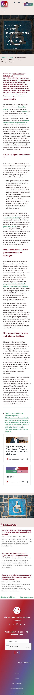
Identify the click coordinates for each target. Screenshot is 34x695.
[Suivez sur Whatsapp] (31, 2)
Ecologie (14, 558)
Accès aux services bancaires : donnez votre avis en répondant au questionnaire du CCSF (17, 532)
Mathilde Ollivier (18, 74)
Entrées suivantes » (27, 597)
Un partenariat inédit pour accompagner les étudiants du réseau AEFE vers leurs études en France (16, 577)
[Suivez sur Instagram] (23, 2)
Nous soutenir (24, 663)
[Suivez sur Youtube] (27, 2)
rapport (25, 111)
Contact (17, 673)
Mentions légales (17, 683)
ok (17, 652)
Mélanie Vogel (8, 76)
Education (21, 558)
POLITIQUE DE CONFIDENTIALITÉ (17, 688)
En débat (14, 536)
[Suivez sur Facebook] (14, 2)
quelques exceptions (12, 218)
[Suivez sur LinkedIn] (19, 2)
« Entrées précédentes (7, 597)
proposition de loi (9, 227)
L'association (22, 536)
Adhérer (28, 4)
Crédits (17, 678)
